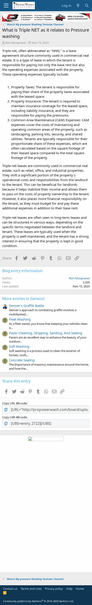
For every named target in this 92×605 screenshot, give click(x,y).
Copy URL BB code (14, 403)
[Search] (86, 5)
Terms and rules (31, 589)
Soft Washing (19, 346)
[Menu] (6, 5)
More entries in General (23, 298)
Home (80, 589)
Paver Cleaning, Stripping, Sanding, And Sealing (45, 333)
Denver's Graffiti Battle (26, 305)
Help (69, 589)
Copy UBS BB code (14, 417)
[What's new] (77, 5)
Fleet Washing (20, 319)
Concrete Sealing (22, 360)
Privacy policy (54, 589)
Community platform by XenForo (38, 601)
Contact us (10, 589)
